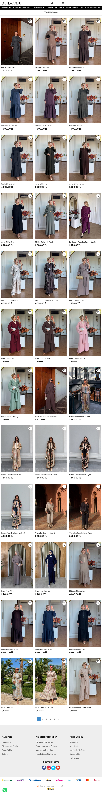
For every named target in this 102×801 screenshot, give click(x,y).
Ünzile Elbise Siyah (8, 184)
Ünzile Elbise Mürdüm (43, 126)
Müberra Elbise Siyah (77, 649)
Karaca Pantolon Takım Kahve (46, 475)
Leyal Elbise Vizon (8, 591)
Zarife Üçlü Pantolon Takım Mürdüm (82, 242)
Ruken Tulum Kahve (42, 358)
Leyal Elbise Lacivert (43, 591)
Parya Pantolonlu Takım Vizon (80, 707)
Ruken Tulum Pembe (77, 358)
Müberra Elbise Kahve (9, 649)
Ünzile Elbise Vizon (42, 68)
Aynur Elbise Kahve (76, 184)
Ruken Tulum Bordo (8, 358)
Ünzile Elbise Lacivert (9, 126)
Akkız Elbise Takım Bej (9, 300)
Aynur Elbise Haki (41, 184)
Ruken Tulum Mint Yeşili (10, 417)
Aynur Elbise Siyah (8, 242)
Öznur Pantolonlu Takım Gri (45, 533)
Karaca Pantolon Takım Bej (11, 475)
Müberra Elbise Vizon (77, 591)
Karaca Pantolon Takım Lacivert (13, 533)
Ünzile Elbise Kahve (76, 68)
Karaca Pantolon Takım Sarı (79, 417)
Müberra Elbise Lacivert (44, 649)
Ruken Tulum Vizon (76, 300)
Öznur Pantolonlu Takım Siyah (80, 533)
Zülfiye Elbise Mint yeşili (44, 242)
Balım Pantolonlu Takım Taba (45, 417)
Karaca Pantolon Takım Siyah (80, 475)
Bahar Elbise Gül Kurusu (44, 707)
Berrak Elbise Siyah (8, 68)
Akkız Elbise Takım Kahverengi (46, 300)
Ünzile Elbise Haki (75, 126)
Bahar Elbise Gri (7, 707)
